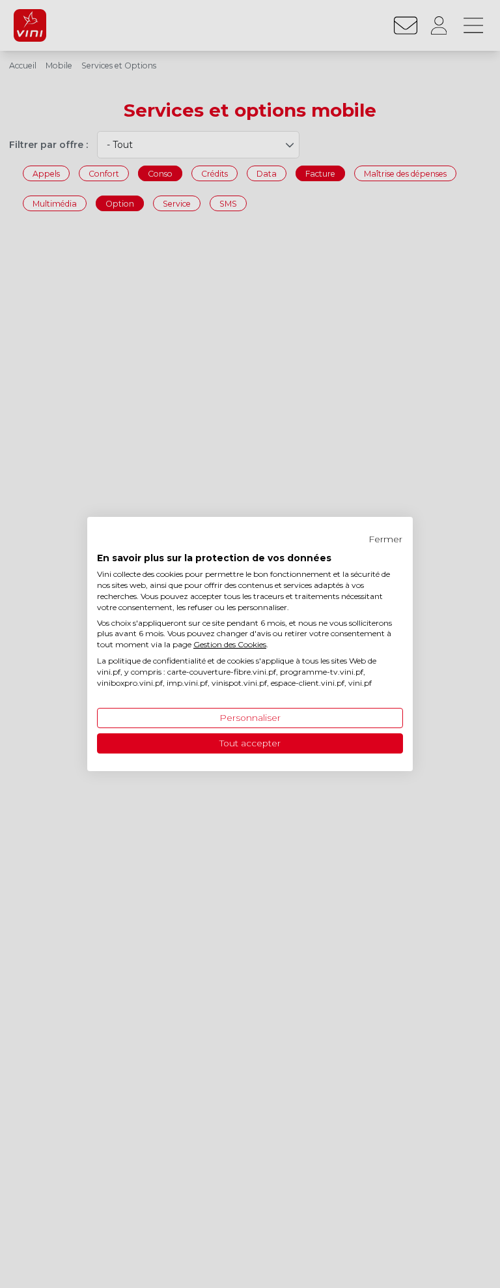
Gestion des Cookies (229, 644)
